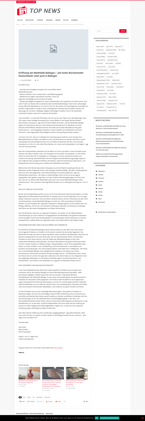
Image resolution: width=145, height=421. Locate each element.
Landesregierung (103, 73)
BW (122, 50)
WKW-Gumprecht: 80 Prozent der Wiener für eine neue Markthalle (75, 382)
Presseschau (102, 93)
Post (110, 90)
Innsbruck (101, 67)
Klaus (111, 67)
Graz (100, 63)
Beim (100, 46)
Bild (24, 397)
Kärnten (114, 70)
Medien (57, 20)
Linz (115, 73)
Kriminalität (102, 70)
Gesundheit (112, 60)
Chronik (40, 20)
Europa (101, 56)
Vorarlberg (101, 110)
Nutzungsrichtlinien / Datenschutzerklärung (30, 413)
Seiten (112, 97)
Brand (100, 50)
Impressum (49, 413)
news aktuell (58, 348)
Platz (110, 87)
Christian (101, 53)
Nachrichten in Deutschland (107, 212)
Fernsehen (112, 56)
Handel (28, 397)
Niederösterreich (103, 80)
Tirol (100, 107)
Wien (112, 110)
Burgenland (111, 50)
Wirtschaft (30, 20)
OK (97, 418)
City (111, 53)
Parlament (116, 83)
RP (113, 93)
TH (122, 104)
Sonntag (112, 100)
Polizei (101, 90)
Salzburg (101, 97)
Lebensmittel (39, 397)
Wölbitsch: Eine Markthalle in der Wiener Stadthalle (28, 381)
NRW (116, 80)
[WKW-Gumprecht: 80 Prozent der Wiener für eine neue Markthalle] (77, 373)
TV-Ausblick (111, 107)
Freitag (101, 60)
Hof (33, 397)
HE (118, 63)
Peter (100, 87)
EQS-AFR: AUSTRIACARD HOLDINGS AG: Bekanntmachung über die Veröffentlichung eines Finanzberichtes (109, 141)
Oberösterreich (103, 83)
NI (110, 77)
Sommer (101, 100)
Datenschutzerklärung (109, 418)
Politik (20, 20)
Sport (100, 199)
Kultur (65, 20)
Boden (119, 46)
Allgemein (101, 171)
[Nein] (143, 418)
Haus (109, 63)
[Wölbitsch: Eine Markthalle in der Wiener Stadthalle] (29, 373)
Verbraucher (47, 397)
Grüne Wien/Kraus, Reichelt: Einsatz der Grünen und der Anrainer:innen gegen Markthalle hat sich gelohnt (51, 383)
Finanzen (49, 20)
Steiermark (112, 104)
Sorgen (100, 104)
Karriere (74, 20)
